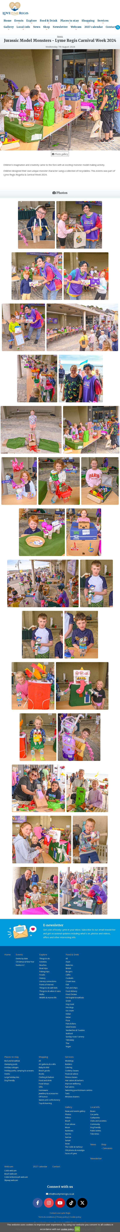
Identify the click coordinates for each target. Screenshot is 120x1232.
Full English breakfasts (75, 997)
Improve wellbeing (72, 1083)
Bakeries (69, 965)
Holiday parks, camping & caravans (19, 1070)
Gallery (9, 27)
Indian (68, 1014)
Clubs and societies (98, 1121)
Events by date (22, 958)
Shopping (88, 21)
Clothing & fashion (46, 1077)
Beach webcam (10, 1174)
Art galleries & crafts (47, 1064)
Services (103, 21)
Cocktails (69, 978)
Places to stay (69, 21)
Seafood (69, 1033)
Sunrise (68, 1137)
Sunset (68, 1140)
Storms (68, 1134)
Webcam (76, 27)
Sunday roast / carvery (75, 1036)
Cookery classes (72, 1070)
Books (41, 1074)
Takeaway (70, 1040)
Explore (31, 21)
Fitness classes (71, 1077)
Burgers (69, 971)
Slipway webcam (11, 1180)
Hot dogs (69, 1007)
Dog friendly (9, 1080)
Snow (67, 1143)
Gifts (41, 1087)
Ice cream (70, 1010)
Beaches (42, 965)
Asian (68, 962)
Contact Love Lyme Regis (60, 1213)
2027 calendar (93, 27)
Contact (111, 27)
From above (70, 1124)
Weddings (69, 1061)
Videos (68, 1117)
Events (18, 21)
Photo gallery (61, 153)
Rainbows (69, 1130)
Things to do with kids (48, 988)
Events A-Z (20, 965)
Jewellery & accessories (48, 1093)
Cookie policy (75, 1217)
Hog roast (70, 1004)
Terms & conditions (46, 1217)
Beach (67, 1121)
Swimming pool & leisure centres (78, 1090)
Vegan (68, 1046)
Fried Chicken (71, 994)
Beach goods (44, 1070)
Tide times (94, 1134)
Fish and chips (71, 988)
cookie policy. (67, 1228)
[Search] (118, 27)
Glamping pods (10, 1064)
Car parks (94, 1114)
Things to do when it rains (50, 991)
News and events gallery (75, 1111)
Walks (41, 994)
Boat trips (43, 968)
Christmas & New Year (25, 962)
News (36, 27)
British (68, 968)
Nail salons (69, 1087)
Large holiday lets (11, 1077)
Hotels (7, 1074)
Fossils (42, 975)
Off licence (43, 1096)
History (42, 978)
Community (95, 1124)
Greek (68, 1001)
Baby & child (44, 1067)
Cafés (68, 975)
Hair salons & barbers (74, 1080)
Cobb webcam (10, 1170)
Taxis (67, 1093)
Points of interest (46, 984)
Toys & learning (45, 1103)
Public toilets (95, 1130)
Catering (68, 1067)
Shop (46, 27)
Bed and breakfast (12, 1061)
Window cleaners (72, 1096)
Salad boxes (71, 1027)
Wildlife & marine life (47, 997)
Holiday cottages (11, 1067)
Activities (43, 962)
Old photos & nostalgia (74, 1150)
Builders (68, 1064)
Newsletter (60, 27)
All (67, 958)
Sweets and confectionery (49, 1100)
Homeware (43, 1090)
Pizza (68, 1020)
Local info (23, 27)
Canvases (107, 1148)
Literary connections (47, 981)
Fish (67, 984)
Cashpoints (95, 1117)
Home (7, 20)
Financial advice (71, 1074)
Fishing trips (44, 971)
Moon (67, 1127)
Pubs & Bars (71, 1023)
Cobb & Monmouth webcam (16, 1177)
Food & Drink (49, 21)
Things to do (44, 958)
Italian (68, 1017)
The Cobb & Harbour (74, 1147)
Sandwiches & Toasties (75, 1030)
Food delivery (71, 991)
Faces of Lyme (71, 1153)
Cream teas (70, 981)
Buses (92, 1111)
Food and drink (45, 1080)
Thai (67, 1043)
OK (77, 1228)
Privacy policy (62, 1217)
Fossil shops (44, 1083)
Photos (68, 1114)
